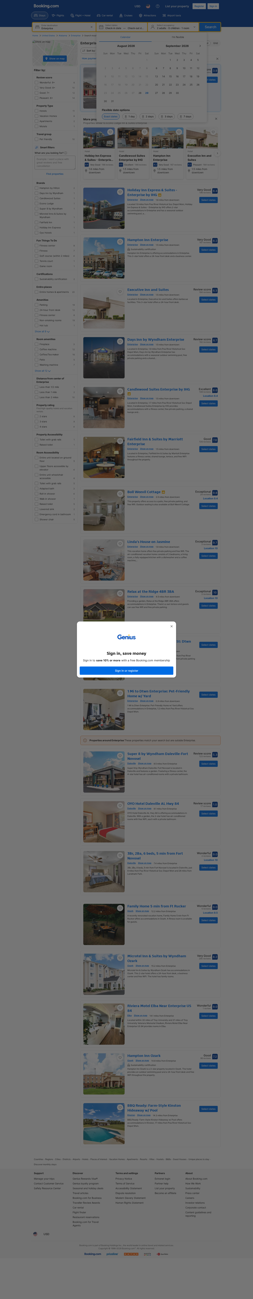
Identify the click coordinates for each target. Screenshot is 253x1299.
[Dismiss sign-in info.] (171, 626)
